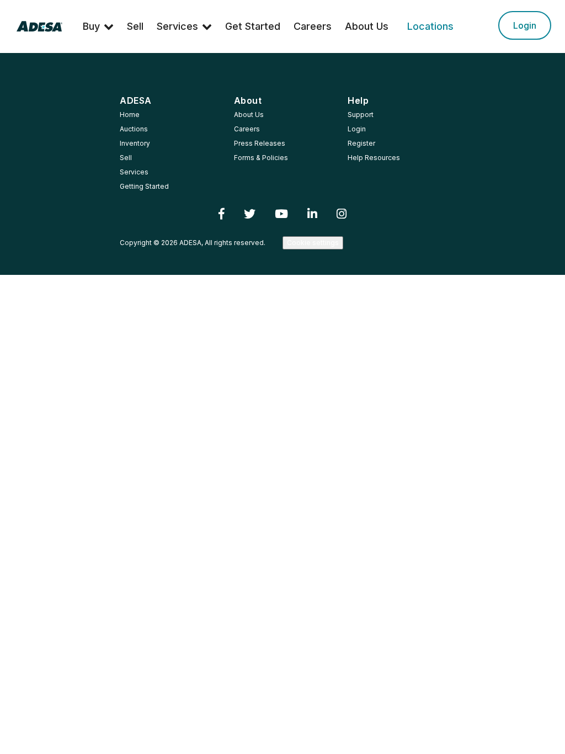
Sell (135, 26)
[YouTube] (281, 214)
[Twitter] (250, 214)
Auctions (134, 129)
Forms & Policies (261, 157)
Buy (91, 26)
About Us (366, 26)
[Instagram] (342, 214)
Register (361, 143)
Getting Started (144, 186)
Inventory (135, 143)
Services (177, 26)
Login (524, 25)
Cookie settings (313, 242)
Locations (430, 26)
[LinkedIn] (313, 214)
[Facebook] (222, 214)
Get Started (252, 26)
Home (130, 114)
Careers (313, 26)
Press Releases (259, 143)
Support (361, 114)
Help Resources (374, 157)
